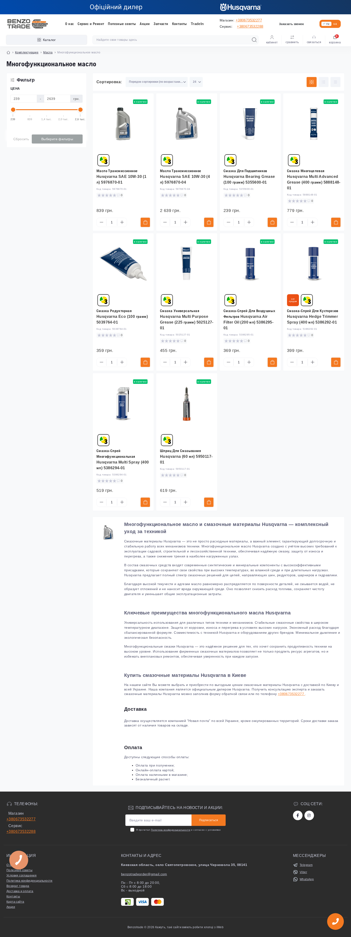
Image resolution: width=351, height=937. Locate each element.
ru (327, 24)
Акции (145, 24)
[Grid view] (312, 82)
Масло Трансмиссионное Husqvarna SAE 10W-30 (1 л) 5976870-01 (121, 176)
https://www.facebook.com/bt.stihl (298, 815)
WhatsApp (307, 879)
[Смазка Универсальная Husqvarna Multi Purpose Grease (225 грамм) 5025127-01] (186, 263)
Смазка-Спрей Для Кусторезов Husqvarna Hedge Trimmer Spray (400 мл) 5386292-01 (312, 316)
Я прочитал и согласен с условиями (178, 830)
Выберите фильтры (57, 139)
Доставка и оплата (19, 891)
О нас (69, 24)
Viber (303, 872)
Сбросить (21, 139)
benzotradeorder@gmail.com (144, 874)
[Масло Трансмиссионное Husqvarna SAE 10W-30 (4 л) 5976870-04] (186, 123)
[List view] (324, 82)
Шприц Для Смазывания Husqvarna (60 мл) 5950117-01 (186, 456)
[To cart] (145, 222)
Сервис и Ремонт (91, 24)
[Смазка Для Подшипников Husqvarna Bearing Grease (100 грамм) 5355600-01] (250, 123)
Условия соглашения (21, 875)
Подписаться (208, 820)
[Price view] (335, 82)
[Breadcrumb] (8, 52)
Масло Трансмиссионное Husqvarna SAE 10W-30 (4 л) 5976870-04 (185, 176)
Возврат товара (17, 886)
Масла (48, 52)
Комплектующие (26, 52)
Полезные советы (122, 24)
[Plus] (122, 222)
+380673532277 (249, 20)
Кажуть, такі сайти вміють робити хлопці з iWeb (189, 927)
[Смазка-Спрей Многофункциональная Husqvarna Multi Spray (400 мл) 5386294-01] (123, 403)
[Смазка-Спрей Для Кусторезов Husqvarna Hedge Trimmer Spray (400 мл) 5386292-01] (313, 263)
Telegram (306, 865)
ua (335, 24)
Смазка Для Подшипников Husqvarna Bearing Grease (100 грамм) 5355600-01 (249, 176)
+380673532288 (250, 26)
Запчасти (161, 24)
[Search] (254, 39)
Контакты (179, 24)
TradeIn (197, 24)
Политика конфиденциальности (170, 830)
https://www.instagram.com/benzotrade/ (309, 815)
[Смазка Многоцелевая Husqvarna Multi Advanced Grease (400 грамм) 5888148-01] (313, 123)
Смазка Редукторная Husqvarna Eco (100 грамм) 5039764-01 (122, 316)
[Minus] (101, 222)
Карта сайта (15, 901)
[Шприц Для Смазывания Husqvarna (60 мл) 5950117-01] (186, 403)
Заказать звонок (291, 24)
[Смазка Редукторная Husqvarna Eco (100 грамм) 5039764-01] (123, 263)
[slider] (13, 110)
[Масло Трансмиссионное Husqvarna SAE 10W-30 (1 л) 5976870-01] (123, 123)
